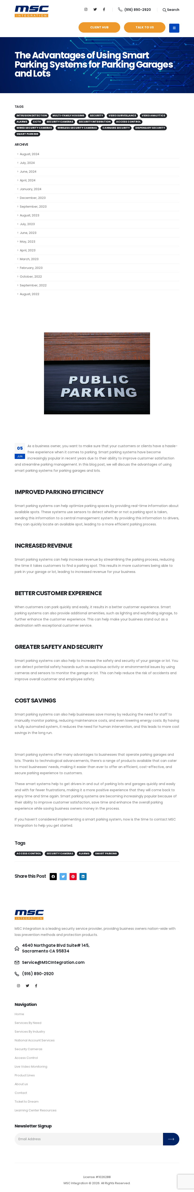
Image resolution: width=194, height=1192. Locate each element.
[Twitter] (95, 9)
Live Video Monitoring (31, 1067)
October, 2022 (31, 277)
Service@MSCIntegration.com (53, 962)
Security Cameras (28, 1049)
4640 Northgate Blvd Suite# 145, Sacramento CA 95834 (55, 948)
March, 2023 (29, 259)
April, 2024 (27, 180)
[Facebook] (36, 986)
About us (21, 1084)
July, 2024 (27, 163)
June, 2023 (28, 233)
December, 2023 (33, 198)
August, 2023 (29, 215)
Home (19, 1014)
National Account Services (35, 1040)
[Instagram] (86, 9)
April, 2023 (27, 250)
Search (172, 9)
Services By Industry (30, 1032)
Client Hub (99, 27)
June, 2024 (28, 172)
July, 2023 (27, 224)
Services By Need (28, 1023)
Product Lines (25, 1075)
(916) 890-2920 (137, 9)
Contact (21, 1093)
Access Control (26, 1058)
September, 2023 (33, 207)
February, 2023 (31, 268)
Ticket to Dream (27, 1102)
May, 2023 (27, 242)
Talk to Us (145, 27)
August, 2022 (29, 294)
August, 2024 (29, 154)
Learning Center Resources (36, 1110)
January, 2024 (30, 189)
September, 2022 (33, 285)
